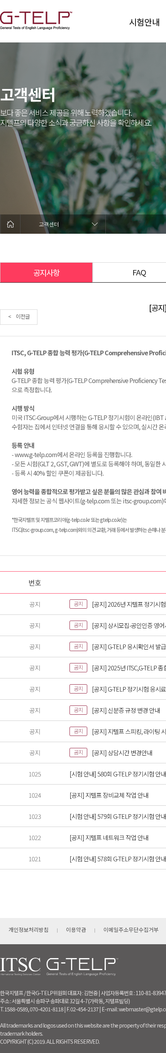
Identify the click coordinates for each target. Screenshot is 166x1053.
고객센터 (49, 224)
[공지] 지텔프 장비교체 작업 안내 (108, 795)
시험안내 (144, 21)
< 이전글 (19, 316)
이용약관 (76, 929)
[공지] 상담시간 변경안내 (122, 752)
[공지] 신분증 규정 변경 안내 (126, 710)
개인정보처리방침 (28, 929)
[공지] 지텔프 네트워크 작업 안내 (108, 837)
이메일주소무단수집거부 (131, 929)
